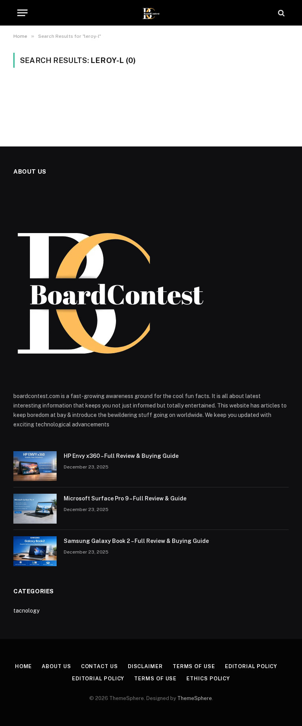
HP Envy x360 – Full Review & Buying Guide (121, 456)
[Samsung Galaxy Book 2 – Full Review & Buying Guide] (35, 551)
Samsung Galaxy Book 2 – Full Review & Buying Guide (136, 541)
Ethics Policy (208, 679)
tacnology (26, 610)
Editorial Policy (251, 666)
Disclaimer (145, 666)
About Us (56, 666)
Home (23, 666)
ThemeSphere (194, 698)
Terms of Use (194, 666)
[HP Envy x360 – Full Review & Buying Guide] (35, 466)
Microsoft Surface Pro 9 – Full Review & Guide (125, 498)
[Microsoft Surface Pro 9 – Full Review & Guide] (35, 509)
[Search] (280, 13)
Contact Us (99, 666)
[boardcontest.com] (151, 13)
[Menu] (22, 13)
